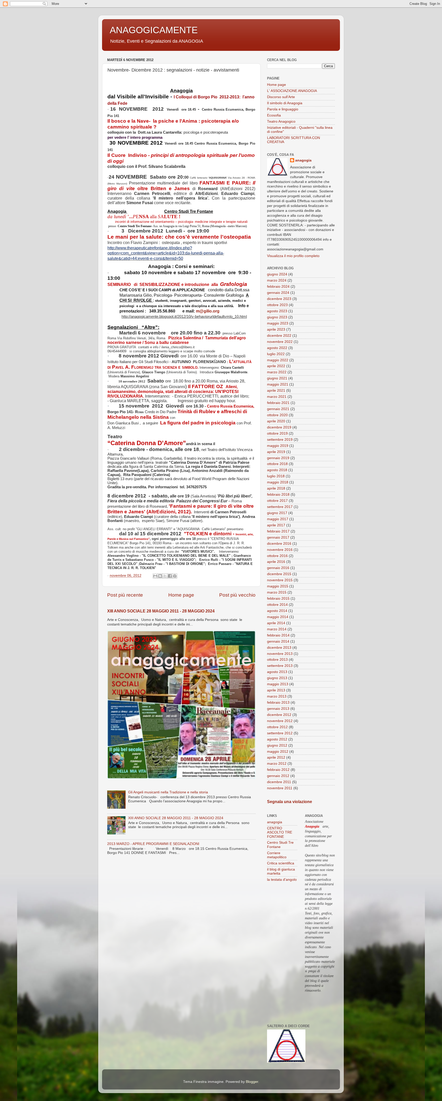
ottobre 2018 (277, 464)
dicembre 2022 (279, 336)
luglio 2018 (276, 476)
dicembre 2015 (279, 574)
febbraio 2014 (278, 635)
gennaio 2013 (278, 709)
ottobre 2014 (277, 605)
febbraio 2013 (278, 702)
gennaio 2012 (278, 776)
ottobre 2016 (277, 556)
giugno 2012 (277, 745)
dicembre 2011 (279, 782)
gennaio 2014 (278, 641)
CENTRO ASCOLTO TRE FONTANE (279, 832)
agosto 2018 (277, 470)
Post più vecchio (237, 595)
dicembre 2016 (279, 544)
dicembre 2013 (279, 648)
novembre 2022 (280, 342)
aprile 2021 (276, 390)
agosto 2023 (277, 311)
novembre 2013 (280, 654)
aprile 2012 (276, 757)
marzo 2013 (276, 696)
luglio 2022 (276, 354)
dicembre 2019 (279, 427)
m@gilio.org (207, 311)
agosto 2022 (277, 348)
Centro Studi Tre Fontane (280, 845)
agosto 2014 (277, 611)
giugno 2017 (277, 513)
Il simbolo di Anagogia (284, 103)
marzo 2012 (276, 764)
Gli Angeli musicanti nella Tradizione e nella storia (168, 792)
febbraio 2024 (278, 286)
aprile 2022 (276, 366)
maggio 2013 (277, 684)
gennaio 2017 (278, 537)
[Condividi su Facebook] (169, 575)
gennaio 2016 (278, 568)
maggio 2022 (277, 360)
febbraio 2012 (278, 770)
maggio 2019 (277, 446)
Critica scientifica (280, 863)
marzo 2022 (276, 372)
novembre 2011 (279, 788)
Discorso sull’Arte (281, 97)
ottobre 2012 (277, 727)
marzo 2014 (276, 629)
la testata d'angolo (282, 880)
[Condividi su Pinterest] (174, 575)
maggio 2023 (277, 323)
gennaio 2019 (278, 458)
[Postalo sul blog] (160, 575)
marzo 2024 (276, 280)
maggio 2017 (277, 519)
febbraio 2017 (278, 531)
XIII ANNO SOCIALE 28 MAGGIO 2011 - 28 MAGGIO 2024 (161, 611)
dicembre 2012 (279, 715)
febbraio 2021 (278, 403)
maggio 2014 (277, 617)
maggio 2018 (277, 482)
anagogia (303, 160)
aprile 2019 (276, 452)
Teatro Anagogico (281, 121)
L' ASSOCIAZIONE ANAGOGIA (292, 91)
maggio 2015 (277, 586)
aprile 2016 (276, 562)
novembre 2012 (280, 721)
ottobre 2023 (277, 305)
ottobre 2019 (277, 433)
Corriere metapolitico (276, 855)
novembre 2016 (280, 550)
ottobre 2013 (277, 660)
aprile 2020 (276, 421)
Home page (181, 595)
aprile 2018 (276, 488)
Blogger (252, 1082)
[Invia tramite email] (155, 575)
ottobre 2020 (277, 415)
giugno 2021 (277, 378)
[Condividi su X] (165, 575)
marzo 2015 (276, 592)
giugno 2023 (277, 317)
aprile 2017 (276, 525)
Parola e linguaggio (282, 109)
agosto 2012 (277, 739)
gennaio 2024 (278, 293)
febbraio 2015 (278, 598)
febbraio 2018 (278, 494)
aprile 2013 (276, 690)
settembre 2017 (280, 507)
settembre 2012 (280, 733)
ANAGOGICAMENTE (154, 30)
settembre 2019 (280, 440)
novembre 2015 (280, 580)
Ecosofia (274, 115)
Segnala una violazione (289, 801)
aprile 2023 (276, 329)
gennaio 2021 (278, 409)
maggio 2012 (277, 752)
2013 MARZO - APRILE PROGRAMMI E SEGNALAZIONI (153, 844)
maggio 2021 (277, 384)
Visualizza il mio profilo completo (293, 256)
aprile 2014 (276, 623)
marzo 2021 (276, 397)
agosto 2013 (277, 672)
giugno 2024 (277, 274)
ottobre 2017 (277, 501)
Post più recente (125, 595)
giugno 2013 (277, 678)
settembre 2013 (280, 666)
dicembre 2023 (279, 299)
